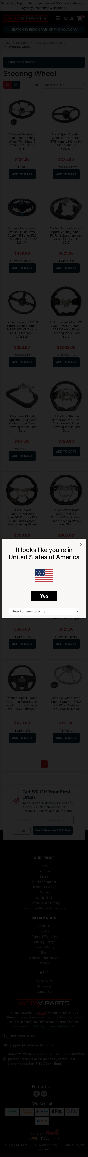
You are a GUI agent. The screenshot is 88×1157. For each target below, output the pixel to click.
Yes (44, 596)
